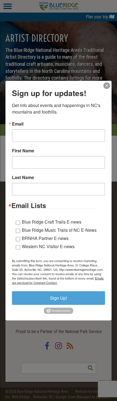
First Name (23, 150)
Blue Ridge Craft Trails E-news (51, 221)
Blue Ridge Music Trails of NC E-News (59, 230)
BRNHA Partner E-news (45, 238)
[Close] (106, 85)
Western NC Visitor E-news (48, 246)
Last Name (23, 177)
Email (17, 123)
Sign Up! (58, 298)
